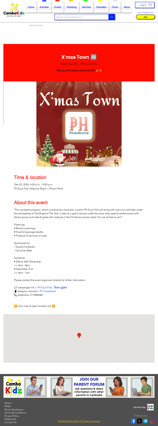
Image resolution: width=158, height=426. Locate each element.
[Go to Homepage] (14, 11)
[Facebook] (133, 421)
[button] (145, 17)
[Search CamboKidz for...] (111, 17)
